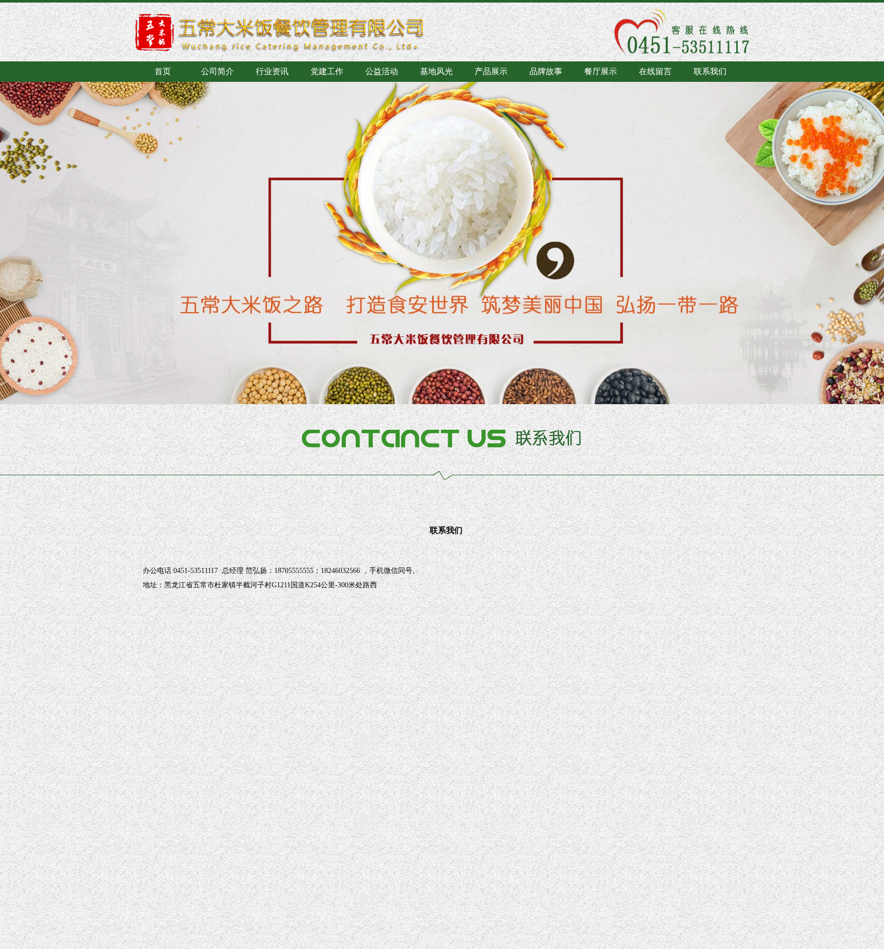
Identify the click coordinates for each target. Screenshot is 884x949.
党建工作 (327, 71)
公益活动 (381, 71)
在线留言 (655, 71)
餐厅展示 (600, 71)
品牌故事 (545, 71)
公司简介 (217, 71)
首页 (162, 71)
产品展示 (491, 71)
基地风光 (436, 71)
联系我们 (710, 71)
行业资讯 (272, 71)
